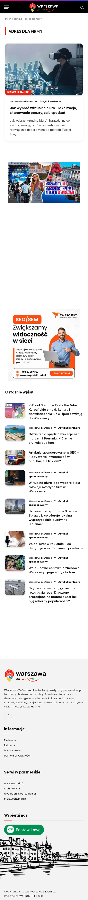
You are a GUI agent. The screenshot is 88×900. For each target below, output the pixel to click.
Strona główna (13, 18)
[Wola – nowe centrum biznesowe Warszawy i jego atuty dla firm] (15, 563)
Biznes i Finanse (18, 92)
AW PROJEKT (27, 896)
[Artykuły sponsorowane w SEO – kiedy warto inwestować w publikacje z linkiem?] (15, 457)
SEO (40, 896)
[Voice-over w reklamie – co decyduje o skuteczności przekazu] (15, 539)
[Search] (82, 7)
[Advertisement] (44, 256)
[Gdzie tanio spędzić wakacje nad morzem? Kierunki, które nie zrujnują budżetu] (15, 433)
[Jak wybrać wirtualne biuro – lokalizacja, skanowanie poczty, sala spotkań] (44, 69)
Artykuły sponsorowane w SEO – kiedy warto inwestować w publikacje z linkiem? (54, 457)
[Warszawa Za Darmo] (44, 7)
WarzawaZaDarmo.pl (43, 891)
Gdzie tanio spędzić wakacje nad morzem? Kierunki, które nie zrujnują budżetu (54, 438)
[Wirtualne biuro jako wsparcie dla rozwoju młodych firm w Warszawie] (15, 477)
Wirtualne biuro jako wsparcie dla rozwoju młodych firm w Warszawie (54, 487)
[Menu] (6, 7)
